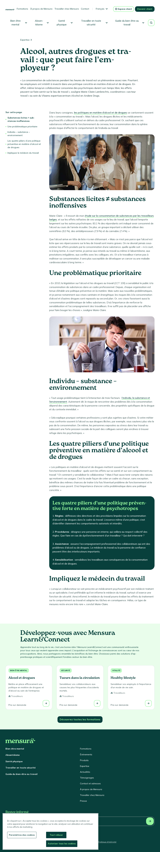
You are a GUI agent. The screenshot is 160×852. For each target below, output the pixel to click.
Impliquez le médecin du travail (23, 152)
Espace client (125, 9)
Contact (85, 8)
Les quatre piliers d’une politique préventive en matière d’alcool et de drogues (24, 144)
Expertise (25, 39)
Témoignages (87, 777)
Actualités (85, 771)
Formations (22, 8)
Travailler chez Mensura (67, 8)
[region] (50, 831)
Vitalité (116, 670)
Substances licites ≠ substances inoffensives (21, 119)
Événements (86, 754)
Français (100, 8)
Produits (84, 760)
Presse (83, 800)
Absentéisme (12, 755)
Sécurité (65, 670)
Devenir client (144, 9)
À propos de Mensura (41, 8)
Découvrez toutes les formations (80, 719)
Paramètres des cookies (22, 835)
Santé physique (13, 761)
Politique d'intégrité (107, 842)
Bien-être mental (18, 670)
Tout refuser (56, 835)
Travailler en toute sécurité (20, 767)
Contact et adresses (90, 783)
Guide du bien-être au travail (21, 774)
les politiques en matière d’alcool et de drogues (100, 112)
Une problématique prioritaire (22, 126)
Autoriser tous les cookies (61, 843)
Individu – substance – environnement (19, 134)
